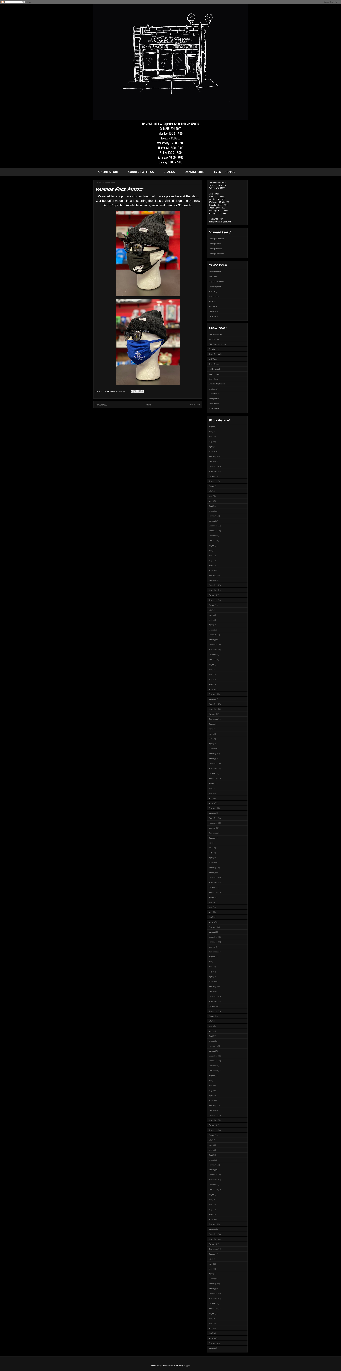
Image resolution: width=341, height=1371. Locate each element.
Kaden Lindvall (215, 271)
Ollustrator (169, 1366)
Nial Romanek (214, 369)
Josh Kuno (213, 276)
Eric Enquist (213, 388)
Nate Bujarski (214, 339)
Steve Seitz (213, 301)
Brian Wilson (214, 403)
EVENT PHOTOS (224, 172)
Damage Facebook (216, 253)
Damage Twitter (215, 248)
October (212, 476)
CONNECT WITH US (141, 172)
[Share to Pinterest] (142, 391)
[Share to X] (137, 391)
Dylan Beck (213, 311)
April (211, 446)
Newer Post (101, 405)
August (212, 426)
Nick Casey (213, 291)
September (213, 481)
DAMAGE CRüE (194, 172)
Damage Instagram (216, 238)
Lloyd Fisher (214, 316)
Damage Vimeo (215, 243)
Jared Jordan (214, 398)
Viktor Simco (214, 393)
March (211, 451)
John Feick (213, 306)
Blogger (187, 1366)
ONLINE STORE (108, 172)
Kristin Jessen (214, 364)
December (213, 466)
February (212, 456)
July (210, 431)
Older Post (195, 405)
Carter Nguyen (215, 286)
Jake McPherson (215, 334)
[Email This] (132, 391)
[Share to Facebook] (140, 391)
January (212, 461)
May (210, 441)
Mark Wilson (214, 408)
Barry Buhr (213, 378)
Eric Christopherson (217, 383)
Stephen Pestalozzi (216, 281)
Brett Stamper (214, 349)
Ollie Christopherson (217, 344)
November (213, 471)
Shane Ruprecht (215, 354)
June (210, 436)
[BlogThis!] (134, 391)
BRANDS (169, 172)
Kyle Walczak (214, 296)
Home (148, 405)
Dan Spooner (214, 373)
